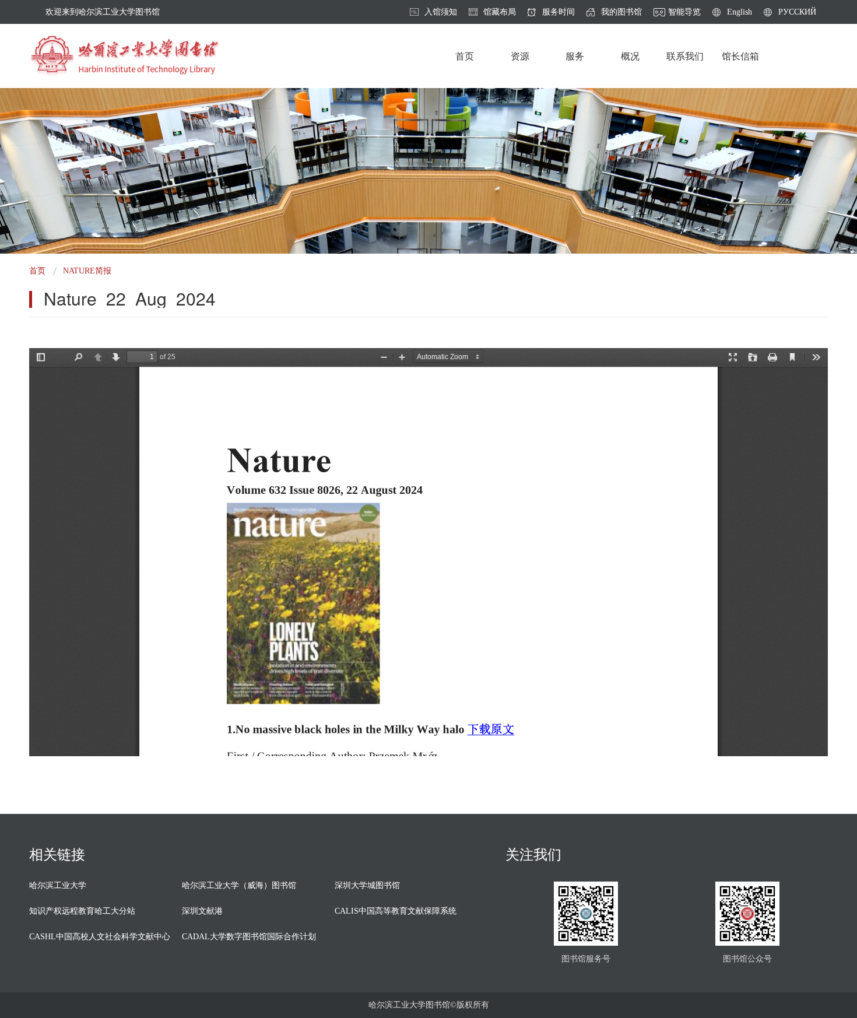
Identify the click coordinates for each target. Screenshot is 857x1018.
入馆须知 (440, 12)
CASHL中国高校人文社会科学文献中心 (99, 936)
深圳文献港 (202, 911)
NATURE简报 (87, 270)
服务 (575, 56)
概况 (630, 56)
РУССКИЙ (797, 12)
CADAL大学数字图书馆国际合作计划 (249, 936)
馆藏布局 (499, 12)
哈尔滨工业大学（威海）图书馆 (239, 885)
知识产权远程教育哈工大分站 (82, 911)
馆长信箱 (740, 56)
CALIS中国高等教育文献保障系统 (395, 911)
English (739, 12)
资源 (520, 56)
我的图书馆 (621, 12)
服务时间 (558, 12)
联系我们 (685, 56)
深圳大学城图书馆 (367, 885)
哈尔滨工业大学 (57, 885)
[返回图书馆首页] (124, 56)
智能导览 (684, 12)
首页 (464, 56)
